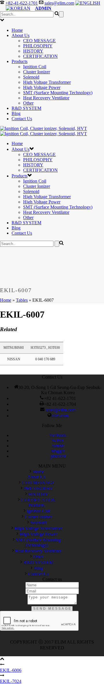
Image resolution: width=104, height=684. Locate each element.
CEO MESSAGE (39, 40)
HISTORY (33, 51)
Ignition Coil (34, 66)
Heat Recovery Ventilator (46, 97)
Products (19, 61)
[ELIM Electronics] (43, 131)
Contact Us (22, 118)
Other (28, 103)
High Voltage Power (41, 87)
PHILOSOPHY (38, 45)
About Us (20, 35)
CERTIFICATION (40, 56)
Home (17, 30)
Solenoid (31, 77)
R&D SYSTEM (26, 108)
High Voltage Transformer (47, 82)
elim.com (59, 415)
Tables (22, 300)
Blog (16, 113)
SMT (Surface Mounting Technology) (57, 92)
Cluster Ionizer (36, 71)
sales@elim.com (59, 3)
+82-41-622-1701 (21, 3)
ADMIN (43, 8)
